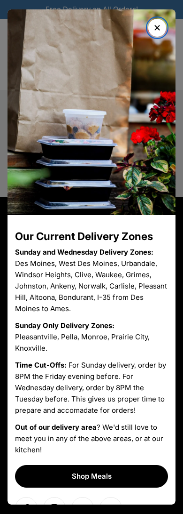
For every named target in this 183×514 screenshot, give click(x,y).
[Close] (157, 28)
